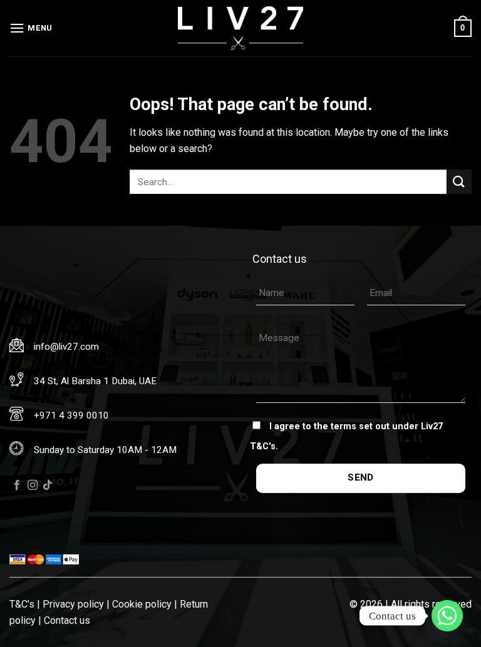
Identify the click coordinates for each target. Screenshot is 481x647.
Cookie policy (142, 604)
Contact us (67, 620)
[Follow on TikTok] (48, 485)
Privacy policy (73, 604)
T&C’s (21, 604)
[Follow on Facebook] (17, 485)
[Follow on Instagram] (33, 485)
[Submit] (459, 182)
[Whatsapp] (447, 615)
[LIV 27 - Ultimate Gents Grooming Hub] (240, 28)
